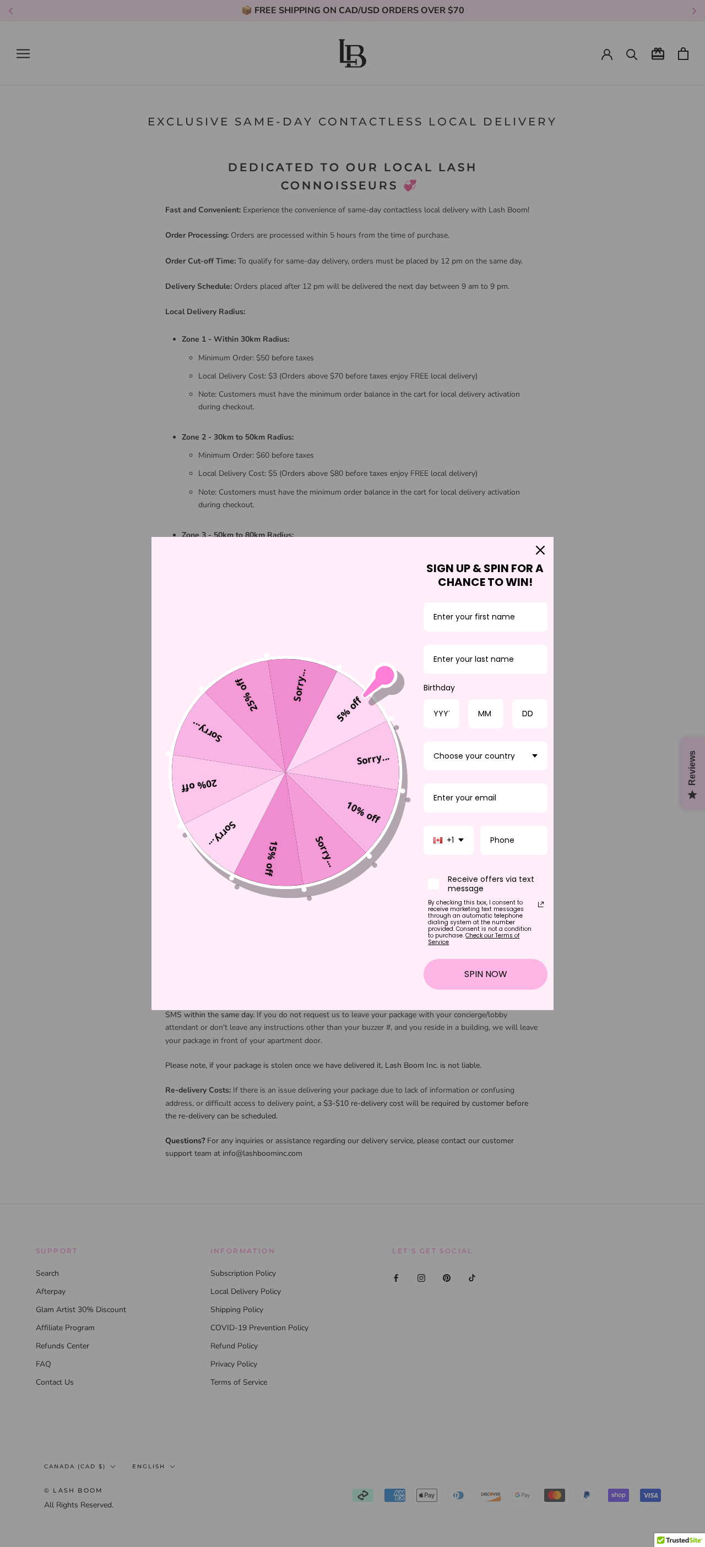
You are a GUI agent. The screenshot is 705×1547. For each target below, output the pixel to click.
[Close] (540, 550)
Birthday (439, 687)
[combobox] (485, 756)
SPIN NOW (485, 974)
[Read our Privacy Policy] (540, 904)
